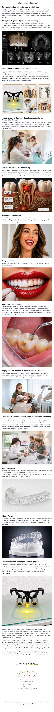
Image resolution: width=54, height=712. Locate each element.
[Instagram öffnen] (30, 676)
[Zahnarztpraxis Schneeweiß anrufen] (19, 676)
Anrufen (28, 704)
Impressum (28, 702)
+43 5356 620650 (33, 664)
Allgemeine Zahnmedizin (11, 304)
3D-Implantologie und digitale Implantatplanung (20, 21)
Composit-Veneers (9, 261)
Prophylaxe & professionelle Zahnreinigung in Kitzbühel (23, 371)
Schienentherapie (8, 468)
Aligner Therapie (8, 516)
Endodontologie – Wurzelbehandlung (16, 168)
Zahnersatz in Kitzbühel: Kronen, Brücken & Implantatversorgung (26, 416)
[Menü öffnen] (51, 3)
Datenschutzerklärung (38, 702)
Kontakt (34, 704)
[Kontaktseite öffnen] (24, 676)
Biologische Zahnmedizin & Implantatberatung (19, 68)
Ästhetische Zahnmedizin (11, 215)
